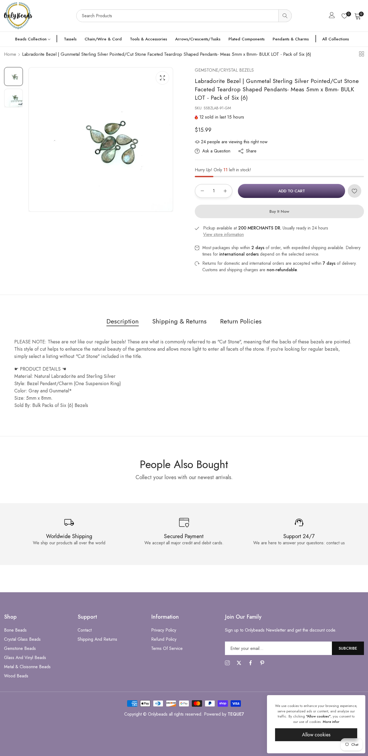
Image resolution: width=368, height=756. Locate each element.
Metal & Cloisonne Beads (27, 667)
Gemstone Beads (20, 648)
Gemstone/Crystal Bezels (224, 70)
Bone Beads (15, 630)
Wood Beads (16, 676)
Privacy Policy (163, 630)
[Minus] (202, 191)
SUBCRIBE (348, 648)
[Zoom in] (162, 78)
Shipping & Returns (179, 321)
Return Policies (241, 321)
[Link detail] (227, 663)
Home (10, 54)
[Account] (332, 16)
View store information (223, 234)
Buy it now (279, 211)
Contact (85, 630)
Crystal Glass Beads (22, 639)
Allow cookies (316, 734)
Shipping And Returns (97, 639)
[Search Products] (285, 15)
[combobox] (184, 15)
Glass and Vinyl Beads (25, 657)
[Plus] (225, 191)
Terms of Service (167, 648)
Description (122, 321)
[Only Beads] (37, 15)
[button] (354, 191)
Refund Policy (163, 639)
